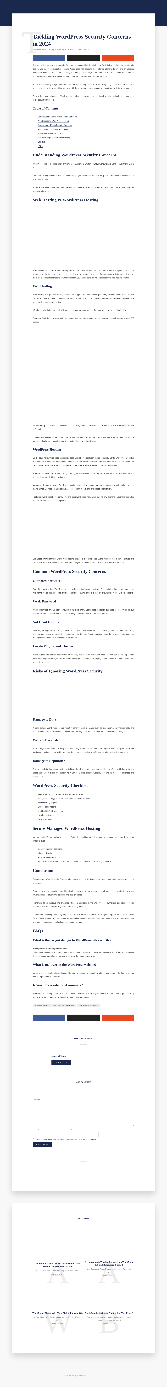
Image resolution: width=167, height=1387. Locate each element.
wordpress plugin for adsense (108, 1320)
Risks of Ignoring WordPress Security (54, 129)
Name (36, 1130)
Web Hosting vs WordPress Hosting (53, 121)
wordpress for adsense (122, 1317)
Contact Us (144, 7)
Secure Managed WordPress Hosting (54, 138)
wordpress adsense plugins (101, 1317)
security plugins (50, 803)
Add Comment (83, 50)
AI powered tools (44, 1271)
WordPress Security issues (88, 1005)
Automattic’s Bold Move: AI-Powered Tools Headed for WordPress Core (58, 1265)
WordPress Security (41, 1005)
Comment (36, 1099)
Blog (133, 7)
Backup (41, 819)
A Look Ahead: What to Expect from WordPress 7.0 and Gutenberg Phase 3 (109, 1263)
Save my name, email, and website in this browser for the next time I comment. (66, 1139)
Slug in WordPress (47, 1317)
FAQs (40, 146)
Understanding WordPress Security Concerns (57, 117)
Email (69, 1130)
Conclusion (43, 142)
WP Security (59, 50)
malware (88, 748)
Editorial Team (40, 50)
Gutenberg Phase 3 (98, 1269)
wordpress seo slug (63, 1317)
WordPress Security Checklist (50, 134)
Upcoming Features (114, 1269)
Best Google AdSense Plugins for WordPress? (109, 1313)
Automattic (55, 1271)
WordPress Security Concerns (64, 1005)
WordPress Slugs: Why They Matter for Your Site (57, 1313)
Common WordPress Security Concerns (55, 125)
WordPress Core (71, 1271)
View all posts (61, 1062)
